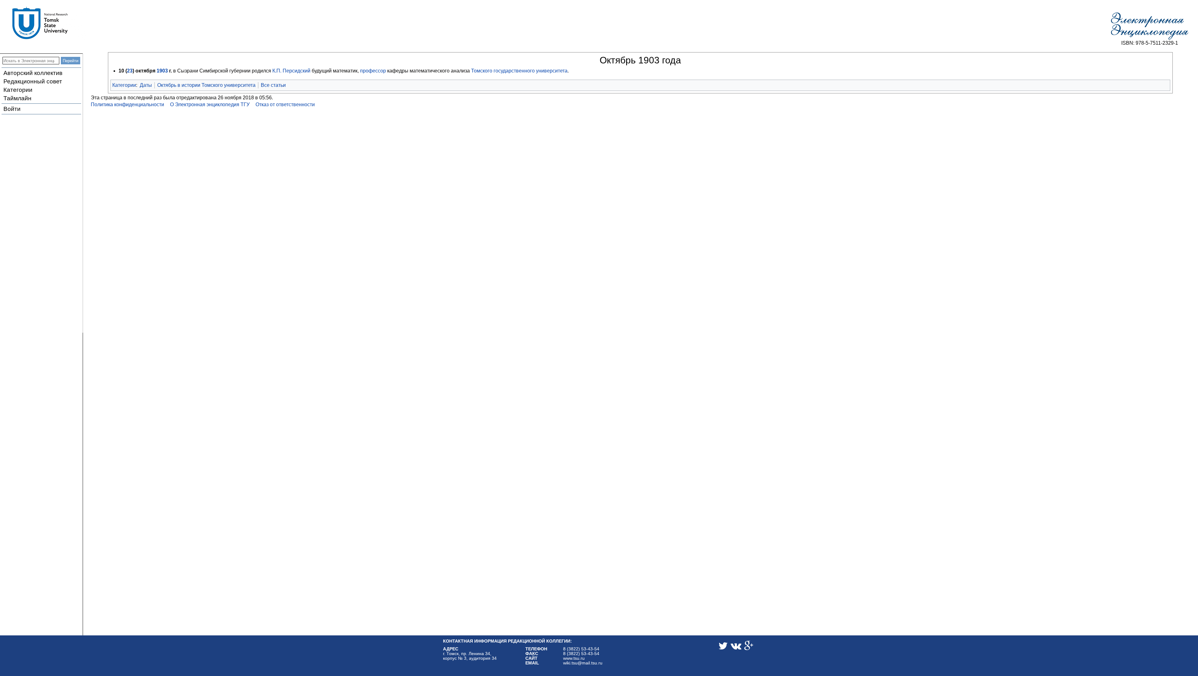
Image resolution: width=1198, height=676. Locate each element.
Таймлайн (17, 98)
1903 (162, 70)
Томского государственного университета (519, 70)
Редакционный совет (32, 81)
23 (130, 70)
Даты (146, 85)
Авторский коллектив (32, 73)
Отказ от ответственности (285, 104)
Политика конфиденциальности (127, 104)
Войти (12, 109)
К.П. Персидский (291, 70)
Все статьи (273, 85)
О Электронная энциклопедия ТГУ (210, 104)
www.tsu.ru (574, 658)
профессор (373, 70)
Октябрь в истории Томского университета (206, 85)
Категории (17, 90)
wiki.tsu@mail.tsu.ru (582, 663)
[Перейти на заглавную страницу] (1150, 26)
